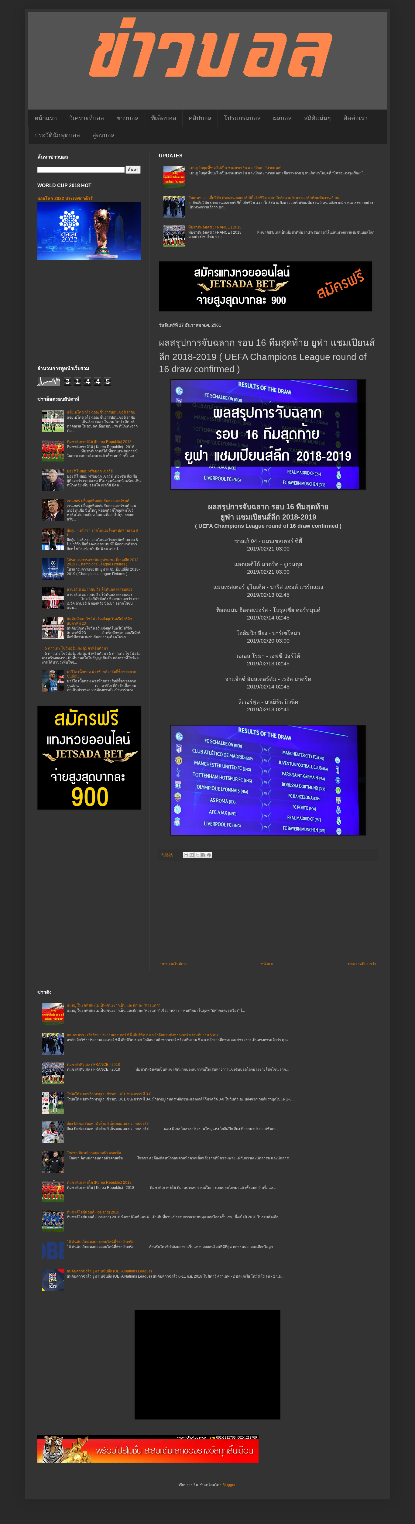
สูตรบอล (103, 135)
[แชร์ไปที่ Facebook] (203, 855)
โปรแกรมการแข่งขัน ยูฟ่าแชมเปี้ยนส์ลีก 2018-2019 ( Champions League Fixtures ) (103, 562)
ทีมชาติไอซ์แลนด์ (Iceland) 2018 (93, 1212)
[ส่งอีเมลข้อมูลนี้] (186, 855)
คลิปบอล (200, 118)
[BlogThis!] (192, 855)
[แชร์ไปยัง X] (197, 855)
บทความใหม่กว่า (173, 964)
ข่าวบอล (127, 118)
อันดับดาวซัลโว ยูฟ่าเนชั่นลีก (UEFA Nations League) (109, 1271)
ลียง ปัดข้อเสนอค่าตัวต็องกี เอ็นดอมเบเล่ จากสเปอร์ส (108, 1123)
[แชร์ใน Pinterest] (209, 855)
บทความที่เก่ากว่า (362, 964)
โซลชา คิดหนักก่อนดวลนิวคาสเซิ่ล (94, 1153)
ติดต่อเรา (355, 118)
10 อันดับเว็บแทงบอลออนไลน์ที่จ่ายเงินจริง (100, 1242)
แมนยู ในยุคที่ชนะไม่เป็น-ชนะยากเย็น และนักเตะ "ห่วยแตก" (234, 168)
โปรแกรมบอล (242, 118)
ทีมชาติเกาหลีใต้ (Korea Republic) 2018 (99, 442)
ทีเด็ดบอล (163, 118)
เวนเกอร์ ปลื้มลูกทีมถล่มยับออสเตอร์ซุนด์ (98, 501)
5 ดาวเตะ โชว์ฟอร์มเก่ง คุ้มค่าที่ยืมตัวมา (76, 648)
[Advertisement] (268, 911)
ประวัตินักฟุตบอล (57, 135)
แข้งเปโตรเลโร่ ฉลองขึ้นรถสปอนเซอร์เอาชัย (101, 412)
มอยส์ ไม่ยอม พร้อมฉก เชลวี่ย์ (90, 471)
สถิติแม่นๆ (317, 118)
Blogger (228, 1485)
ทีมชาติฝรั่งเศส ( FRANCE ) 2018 (215, 227)
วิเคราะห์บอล (86, 118)
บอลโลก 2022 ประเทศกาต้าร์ (65, 198)
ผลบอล (282, 118)
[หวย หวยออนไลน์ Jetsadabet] (148, 1461)
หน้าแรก (45, 118)
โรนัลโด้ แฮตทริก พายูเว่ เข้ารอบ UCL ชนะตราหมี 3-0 (109, 1094)
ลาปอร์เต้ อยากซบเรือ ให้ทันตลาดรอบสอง (99, 589)
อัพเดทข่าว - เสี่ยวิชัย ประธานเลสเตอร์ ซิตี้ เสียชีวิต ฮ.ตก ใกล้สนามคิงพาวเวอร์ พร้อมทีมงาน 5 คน (263, 198)
